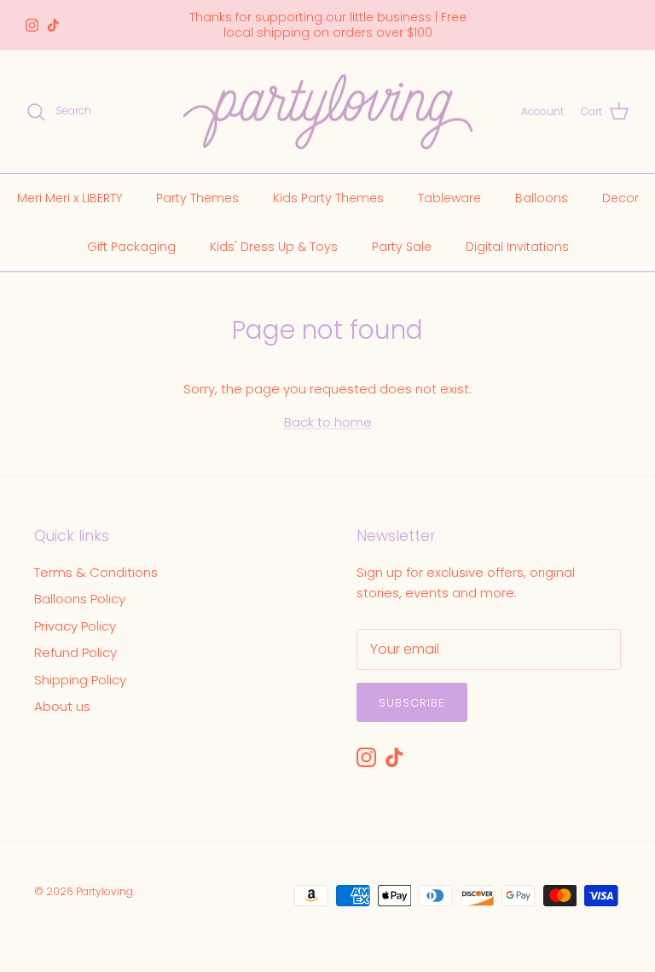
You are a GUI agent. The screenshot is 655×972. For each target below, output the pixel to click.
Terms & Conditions (96, 572)
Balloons (541, 198)
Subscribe (412, 703)
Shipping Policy (80, 680)
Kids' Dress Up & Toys (274, 246)
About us (62, 706)
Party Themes (197, 198)
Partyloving (104, 891)
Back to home (328, 422)
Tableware (449, 198)
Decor (620, 198)
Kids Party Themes (328, 198)
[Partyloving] (328, 112)
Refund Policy (75, 652)
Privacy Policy (75, 626)
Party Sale (402, 246)
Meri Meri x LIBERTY (69, 198)
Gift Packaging (131, 246)
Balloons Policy (79, 599)
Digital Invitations (517, 246)
